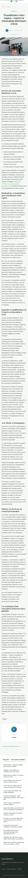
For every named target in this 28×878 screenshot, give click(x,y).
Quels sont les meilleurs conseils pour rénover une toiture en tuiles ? (14, 843)
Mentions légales (11, 869)
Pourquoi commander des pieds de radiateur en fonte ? (13, 813)
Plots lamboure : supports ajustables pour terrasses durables (13, 765)
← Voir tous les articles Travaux (10, 746)
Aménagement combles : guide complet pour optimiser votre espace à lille (14, 797)
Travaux (8, 6)
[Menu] (16, 1)
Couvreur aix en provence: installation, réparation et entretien (13, 826)
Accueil (3, 6)
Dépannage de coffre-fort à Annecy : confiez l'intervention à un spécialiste (14, 838)
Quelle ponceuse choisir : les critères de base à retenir (14, 776)
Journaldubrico (7, 859)
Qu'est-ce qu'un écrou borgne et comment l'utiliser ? (12, 803)
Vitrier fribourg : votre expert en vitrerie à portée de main (12, 781)
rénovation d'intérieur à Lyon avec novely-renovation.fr (11, 184)
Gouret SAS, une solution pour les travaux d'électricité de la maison (13, 786)
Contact (20, 869)
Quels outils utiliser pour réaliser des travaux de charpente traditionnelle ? (14, 808)
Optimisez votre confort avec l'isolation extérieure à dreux (11, 770)
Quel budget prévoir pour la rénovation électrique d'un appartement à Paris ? (11, 831)
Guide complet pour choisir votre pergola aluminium (12, 791)
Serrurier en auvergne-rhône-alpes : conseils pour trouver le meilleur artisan (13, 819)
